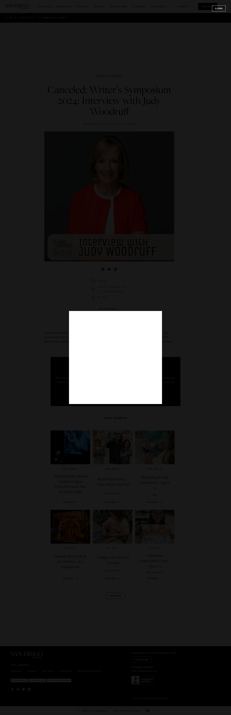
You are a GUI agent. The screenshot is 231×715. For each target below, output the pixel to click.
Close (219, 8)
